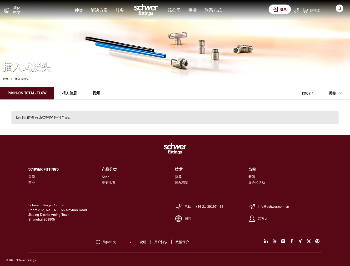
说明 (143, 242)
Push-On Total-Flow (27, 93)
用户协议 (161, 242)
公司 (31, 177)
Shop (106, 177)
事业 (192, 10)
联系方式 (213, 10)
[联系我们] (296, 10)
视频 (96, 93)
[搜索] (339, 8)
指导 (178, 177)
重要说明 (108, 182)
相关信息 (69, 93)
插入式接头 (22, 79)
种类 (79, 10)
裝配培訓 (181, 182)
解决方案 (99, 10)
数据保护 (182, 242)
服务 (119, 10)
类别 (332, 93)
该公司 (174, 10)
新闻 (251, 177)
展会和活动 (256, 182)
